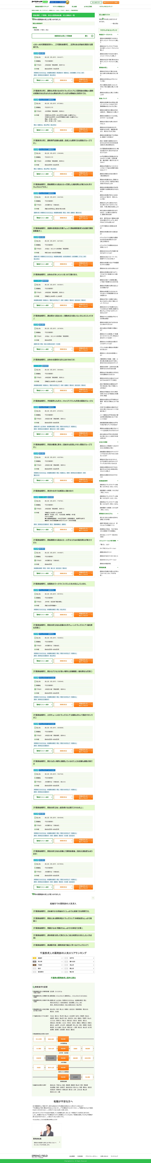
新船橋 (86, 1085)
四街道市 (52, 1022)
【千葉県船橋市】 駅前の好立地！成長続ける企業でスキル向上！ (58, 808)
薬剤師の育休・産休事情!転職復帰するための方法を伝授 (109, 368)
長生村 (85, 1027)
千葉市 (52, 1016)
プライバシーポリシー (92, 1156)
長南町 (57, 1029)
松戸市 (78, 1016)
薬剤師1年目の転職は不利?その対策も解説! (109, 318)
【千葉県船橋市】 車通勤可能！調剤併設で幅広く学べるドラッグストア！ (61, 945)
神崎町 (85, 1025)
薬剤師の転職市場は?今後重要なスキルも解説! (109, 263)
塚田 (81, 1085)
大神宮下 (62, 1087)
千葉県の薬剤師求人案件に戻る (63, 978)
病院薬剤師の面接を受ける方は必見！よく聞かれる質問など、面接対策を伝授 (109, 212)
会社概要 (72, 1156)
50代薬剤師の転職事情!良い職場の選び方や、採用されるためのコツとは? (109, 150)
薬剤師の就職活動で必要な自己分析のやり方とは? (109, 323)
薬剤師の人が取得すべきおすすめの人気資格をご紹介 (109, 447)
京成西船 (52, 1087)
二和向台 (79, 1089)
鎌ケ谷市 (69, 1020)
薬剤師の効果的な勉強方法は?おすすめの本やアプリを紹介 (109, 379)
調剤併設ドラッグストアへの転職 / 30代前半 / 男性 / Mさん (109, 503)
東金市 (62, 1018)
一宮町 (75, 1027)
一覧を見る (115, 23)
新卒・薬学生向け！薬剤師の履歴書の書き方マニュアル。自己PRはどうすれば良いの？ (109, 220)
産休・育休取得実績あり (57, 1005)
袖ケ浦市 (58, 1022)
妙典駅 (38, 1067)
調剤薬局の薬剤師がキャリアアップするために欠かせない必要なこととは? (109, 453)
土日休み (59, 1000)
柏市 (75, 1018)
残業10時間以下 (55, 1002)
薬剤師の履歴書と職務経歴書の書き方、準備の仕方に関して (109, 111)
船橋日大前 (53, 1092)
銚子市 (57, 1016)
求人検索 (74, 6)
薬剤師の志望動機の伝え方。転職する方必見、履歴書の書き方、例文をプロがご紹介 (109, 129)
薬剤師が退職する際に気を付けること (109, 122)
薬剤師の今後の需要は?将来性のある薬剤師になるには (109, 373)
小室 (59, 1092)
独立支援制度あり (70, 1005)
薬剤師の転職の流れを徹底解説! (109, 233)
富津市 (80, 1020)
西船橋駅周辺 (74, 10)
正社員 (52, 991)
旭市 (66, 1018)
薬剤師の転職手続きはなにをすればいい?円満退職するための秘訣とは (109, 293)
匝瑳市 (90, 1022)
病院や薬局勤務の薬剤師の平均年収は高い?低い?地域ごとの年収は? (109, 386)
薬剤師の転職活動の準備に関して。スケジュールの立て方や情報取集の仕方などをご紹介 (109, 104)
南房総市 (84, 1022)
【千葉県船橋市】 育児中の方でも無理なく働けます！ (53, 491)
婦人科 (62, 1009)
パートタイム (58, 991)
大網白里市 (69, 1025)
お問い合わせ (104, 1156)
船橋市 (67, 10)
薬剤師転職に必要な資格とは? (109, 268)
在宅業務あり (64, 1002)
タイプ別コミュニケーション (108, 548)
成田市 (52, 1018)
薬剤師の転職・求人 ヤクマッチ (40, 10)
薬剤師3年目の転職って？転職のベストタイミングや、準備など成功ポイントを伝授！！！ (109, 336)
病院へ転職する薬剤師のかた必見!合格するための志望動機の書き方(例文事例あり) (109, 143)
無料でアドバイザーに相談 (110, 2)
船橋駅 (75, 1048)
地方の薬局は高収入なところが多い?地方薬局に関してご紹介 (109, 87)
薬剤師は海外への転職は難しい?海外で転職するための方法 (109, 281)
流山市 (89, 1018)
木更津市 (72, 1016)
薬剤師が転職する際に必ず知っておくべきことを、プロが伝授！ (109, 573)
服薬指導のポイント (106, 552)
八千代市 (52, 1020)
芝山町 (64, 1027)
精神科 (52, 1011)
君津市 (75, 1020)
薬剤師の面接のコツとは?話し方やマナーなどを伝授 (109, 117)
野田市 (82, 1016)
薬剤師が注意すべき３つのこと (109, 556)
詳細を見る (63, 80)
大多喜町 (62, 1029)
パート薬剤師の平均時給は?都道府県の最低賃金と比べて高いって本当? (109, 417)
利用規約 (80, 1156)
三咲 (74, 1089)
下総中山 (59, 1085)
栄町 (80, 1025)
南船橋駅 (75, 1058)
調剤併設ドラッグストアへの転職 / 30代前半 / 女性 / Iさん (109, 497)
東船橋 (68, 1085)
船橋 (63, 1085)
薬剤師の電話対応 (105, 563)
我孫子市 (59, 1020)
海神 (57, 1087)
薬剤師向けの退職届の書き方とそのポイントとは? (109, 343)
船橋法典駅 (51, 1039)
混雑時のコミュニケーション (108, 560)
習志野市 (70, 1018)
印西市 (69, 1022)
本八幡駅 (39, 1048)
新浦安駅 (39, 1058)
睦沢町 (80, 1027)
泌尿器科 (72, 1009)
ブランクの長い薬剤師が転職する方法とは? (109, 348)
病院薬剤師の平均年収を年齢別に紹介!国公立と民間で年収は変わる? (109, 436)
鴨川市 (64, 1020)
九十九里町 (58, 1027)
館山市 (67, 1016)
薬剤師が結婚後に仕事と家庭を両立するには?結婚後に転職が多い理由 (109, 394)
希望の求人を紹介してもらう (83, 80)
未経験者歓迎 (79, 1000)
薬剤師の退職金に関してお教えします (109, 93)
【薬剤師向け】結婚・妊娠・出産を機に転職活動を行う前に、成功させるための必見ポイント (109, 361)
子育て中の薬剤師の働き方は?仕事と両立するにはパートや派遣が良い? (109, 409)
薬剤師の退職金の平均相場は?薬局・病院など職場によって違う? (109, 401)
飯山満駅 (87, 1077)
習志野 (90, 1087)
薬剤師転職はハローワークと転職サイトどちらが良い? (108, 258)
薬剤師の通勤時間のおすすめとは (109, 476)
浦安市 (85, 1020)
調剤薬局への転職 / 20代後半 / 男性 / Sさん (109, 509)
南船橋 (73, 1085)
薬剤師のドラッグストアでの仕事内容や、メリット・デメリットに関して (109, 48)
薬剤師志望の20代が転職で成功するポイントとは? (109, 252)
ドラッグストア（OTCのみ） (79, 996)
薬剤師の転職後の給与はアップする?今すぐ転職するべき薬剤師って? (109, 274)
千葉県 (62, 10)
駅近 (85, 1000)
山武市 (57, 1025)
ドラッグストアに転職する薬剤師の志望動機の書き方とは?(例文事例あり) (109, 239)
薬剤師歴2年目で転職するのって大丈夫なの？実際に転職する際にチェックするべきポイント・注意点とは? (109, 310)
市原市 (85, 1018)
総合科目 (52, 1009)
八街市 (64, 1022)
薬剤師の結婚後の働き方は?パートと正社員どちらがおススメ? (109, 429)
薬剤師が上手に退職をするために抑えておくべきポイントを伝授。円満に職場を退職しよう (109, 205)
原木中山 (76, 1087)
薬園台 (85, 1087)
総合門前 (79, 1005)
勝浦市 (80, 1018)
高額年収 (52, 1000)
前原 (81, 1087)
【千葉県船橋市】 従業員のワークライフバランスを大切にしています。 (59, 584)
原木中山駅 (51, 1067)
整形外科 (85, 1009)
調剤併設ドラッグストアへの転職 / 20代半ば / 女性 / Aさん (109, 486)
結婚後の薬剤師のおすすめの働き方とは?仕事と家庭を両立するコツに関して (109, 469)
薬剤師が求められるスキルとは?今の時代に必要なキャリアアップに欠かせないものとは (109, 461)
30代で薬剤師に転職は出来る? (108, 227)
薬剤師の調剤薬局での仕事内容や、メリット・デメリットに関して (109, 40)
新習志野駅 (88, 1058)
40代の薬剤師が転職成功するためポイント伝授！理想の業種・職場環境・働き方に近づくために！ (109, 159)
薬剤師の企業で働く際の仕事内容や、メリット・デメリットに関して (109, 61)
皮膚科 (67, 1009)
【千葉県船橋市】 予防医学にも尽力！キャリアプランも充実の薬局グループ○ (63, 401)
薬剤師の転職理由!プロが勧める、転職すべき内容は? (109, 136)
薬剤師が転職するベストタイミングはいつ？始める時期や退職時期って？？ (109, 168)
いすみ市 (62, 1025)
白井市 (74, 1022)
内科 (57, 1009)
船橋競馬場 (69, 1087)
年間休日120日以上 (68, 1000)
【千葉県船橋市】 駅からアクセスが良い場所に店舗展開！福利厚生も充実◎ (62, 671)
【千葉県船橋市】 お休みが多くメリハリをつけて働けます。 (55, 274)
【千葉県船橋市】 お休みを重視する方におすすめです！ (54, 360)
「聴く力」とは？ (104, 544)
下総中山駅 (51, 1048)
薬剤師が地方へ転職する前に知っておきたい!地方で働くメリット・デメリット (109, 301)
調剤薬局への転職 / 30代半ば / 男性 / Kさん (109, 491)
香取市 (52, 1025)
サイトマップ (114, 1156)
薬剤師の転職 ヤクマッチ (42, 6)
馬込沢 (78, 1085)
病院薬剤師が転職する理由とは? (109, 329)
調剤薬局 (52, 996)
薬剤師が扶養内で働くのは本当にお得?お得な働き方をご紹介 (109, 73)
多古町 (90, 1025)
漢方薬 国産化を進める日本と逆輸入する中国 (109, 518)
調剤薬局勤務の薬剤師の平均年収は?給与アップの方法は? (109, 424)
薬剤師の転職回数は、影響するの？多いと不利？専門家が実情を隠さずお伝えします (109, 181)
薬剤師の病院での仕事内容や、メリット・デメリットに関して (109, 55)
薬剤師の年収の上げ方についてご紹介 (109, 80)
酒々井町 (75, 1025)
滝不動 (71, 1089)
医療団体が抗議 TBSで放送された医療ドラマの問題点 (109, 530)
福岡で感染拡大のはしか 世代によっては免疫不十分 (109, 524)
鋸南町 (73, 1029)
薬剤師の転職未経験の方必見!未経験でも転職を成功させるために (109, 189)
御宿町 (68, 1029)
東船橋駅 (87, 1048)
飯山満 (85, 1089)
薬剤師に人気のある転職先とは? (108, 354)
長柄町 (52, 1029)
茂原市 (87, 1016)
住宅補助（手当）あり (75, 1002)
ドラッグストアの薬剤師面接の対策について (109, 246)
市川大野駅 (39, 1039)
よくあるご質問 (88, 6)
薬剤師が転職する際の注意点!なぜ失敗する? (109, 287)
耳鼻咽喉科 (79, 1009)
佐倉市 (57, 1018)
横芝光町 (70, 1027)
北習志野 (52, 1089)
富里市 (79, 1022)
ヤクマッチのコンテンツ (106, 6)
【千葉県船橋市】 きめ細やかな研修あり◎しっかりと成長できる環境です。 (61, 911)
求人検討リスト (96, 2)
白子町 (90, 1027)
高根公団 (65, 1089)
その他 (57, 1011)
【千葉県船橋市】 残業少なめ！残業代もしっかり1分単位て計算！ (58, 928)
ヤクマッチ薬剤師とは (58, 6)
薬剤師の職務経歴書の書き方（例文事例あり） (109, 175)
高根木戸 (59, 1089)
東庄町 (52, 1027)
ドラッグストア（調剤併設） (64, 996)
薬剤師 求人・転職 (54, 10)
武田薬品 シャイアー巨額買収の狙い (109, 536)
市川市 (62, 1016)
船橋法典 (52, 1085)
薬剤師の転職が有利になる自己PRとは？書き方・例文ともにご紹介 (109, 197)
